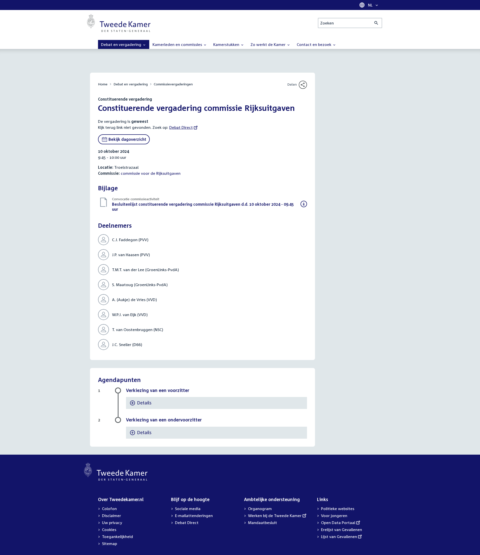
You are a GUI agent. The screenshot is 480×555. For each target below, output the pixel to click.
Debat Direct (181, 127)
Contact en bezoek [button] (314, 44)
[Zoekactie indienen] (376, 23)
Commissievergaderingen (173, 84)
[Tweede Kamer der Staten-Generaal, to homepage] (118, 23)
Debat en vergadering (131, 84)
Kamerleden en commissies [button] (177, 44)
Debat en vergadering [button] (121, 44)
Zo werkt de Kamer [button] (268, 44)
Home (103, 84)
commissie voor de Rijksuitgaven (150, 173)
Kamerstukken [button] (226, 44)
